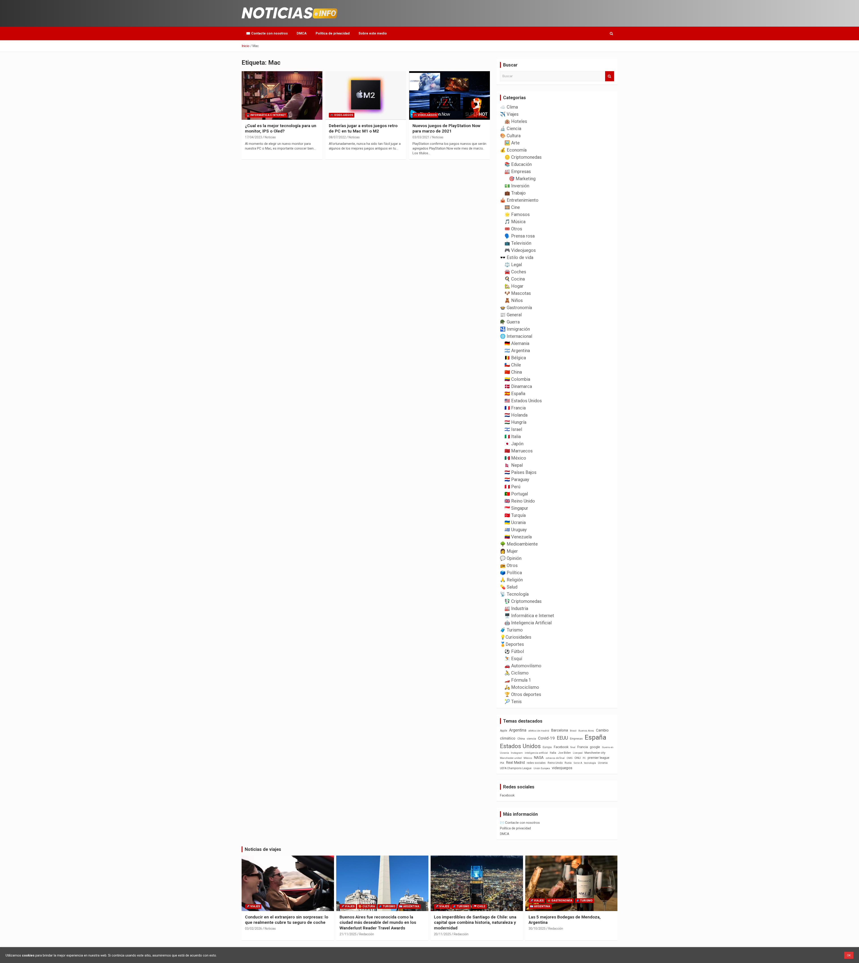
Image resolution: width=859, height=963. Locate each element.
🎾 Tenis (513, 701)
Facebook (561, 747)
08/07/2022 (337, 137)
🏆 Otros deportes (522, 694)
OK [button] (849, 955)
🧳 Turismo (511, 630)
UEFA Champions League (516, 768)
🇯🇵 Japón (513, 443)
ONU (577, 758)
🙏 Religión (511, 579)
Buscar (609, 76)
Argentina (517, 730)
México (528, 758)
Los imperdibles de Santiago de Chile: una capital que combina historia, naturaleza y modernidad (475, 922)
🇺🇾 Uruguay (515, 529)
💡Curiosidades (515, 637)
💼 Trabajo (515, 193)
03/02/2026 (253, 928)
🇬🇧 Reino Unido (519, 501)
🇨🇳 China (513, 372)
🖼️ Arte (512, 143)
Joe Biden (564, 752)
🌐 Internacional (516, 336)
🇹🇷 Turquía (515, 515)
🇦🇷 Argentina (517, 350)
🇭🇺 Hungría (515, 422)
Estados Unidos (520, 746)
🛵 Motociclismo (521, 687)
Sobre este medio (373, 33)
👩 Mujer (509, 551)
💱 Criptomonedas (523, 601)
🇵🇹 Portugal (516, 493)
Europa (547, 747)
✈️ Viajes (509, 114)
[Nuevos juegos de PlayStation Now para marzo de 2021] (449, 95)
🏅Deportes (512, 644)
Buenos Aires (586, 730)
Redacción (366, 934)
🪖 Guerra (510, 322)
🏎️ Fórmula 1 (517, 680)
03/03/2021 (421, 137)
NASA (539, 757)
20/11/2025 (442, 934)
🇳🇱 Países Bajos (520, 472)
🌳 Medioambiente (519, 544)
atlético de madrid (538, 730)
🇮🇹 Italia (512, 436)
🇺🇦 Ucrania (515, 522)
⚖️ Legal (513, 264)
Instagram (517, 752)
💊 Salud (508, 587)
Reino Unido (555, 762)
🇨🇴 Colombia (517, 379)
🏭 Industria (516, 608)
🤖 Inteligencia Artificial (528, 622)
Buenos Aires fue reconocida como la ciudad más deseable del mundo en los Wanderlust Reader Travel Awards (378, 922)
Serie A (578, 763)
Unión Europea (542, 768)
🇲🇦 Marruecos (518, 451)
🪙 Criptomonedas (523, 157)
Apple (503, 730)
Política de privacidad (333, 33)
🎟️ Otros (513, 228)
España (595, 737)
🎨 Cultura (510, 135)
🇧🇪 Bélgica (515, 357)
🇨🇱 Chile (512, 365)
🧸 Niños (513, 300)
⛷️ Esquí (513, 658)
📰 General (511, 314)
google (595, 747)
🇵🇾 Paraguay (516, 479)
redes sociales (536, 762)
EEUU (562, 738)
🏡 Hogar (513, 286)
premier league (598, 758)
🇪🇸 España (514, 393)
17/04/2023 (253, 137)
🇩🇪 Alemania (516, 343)
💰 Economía (513, 150)
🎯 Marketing (522, 178)
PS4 (502, 763)
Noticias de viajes (263, 849)
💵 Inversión (516, 185)
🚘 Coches (515, 271)
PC (584, 758)
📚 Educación (518, 164)
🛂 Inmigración (515, 329)
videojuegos (562, 768)
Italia (553, 752)
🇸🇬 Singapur (516, 508)
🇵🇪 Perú (512, 486)
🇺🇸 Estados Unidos (523, 400)
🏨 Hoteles (515, 121)
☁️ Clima (509, 107)
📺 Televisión (517, 243)
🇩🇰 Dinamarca (518, 386)
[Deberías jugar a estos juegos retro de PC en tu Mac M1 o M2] (365, 95)
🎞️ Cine (512, 207)
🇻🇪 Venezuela (518, 536)
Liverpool (578, 752)
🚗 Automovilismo (522, 665)
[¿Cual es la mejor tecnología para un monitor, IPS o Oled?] (282, 95)
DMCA (302, 33)
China (521, 738)
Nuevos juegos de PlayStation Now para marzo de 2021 (446, 128)
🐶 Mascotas (517, 293)
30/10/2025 (537, 928)
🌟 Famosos (517, 214)
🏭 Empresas (517, 171)
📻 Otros (509, 565)
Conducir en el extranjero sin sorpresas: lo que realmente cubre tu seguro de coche (286, 919)
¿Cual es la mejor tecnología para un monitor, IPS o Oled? (280, 128)
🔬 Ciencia (510, 128)
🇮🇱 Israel (513, 429)
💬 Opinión (510, 558)
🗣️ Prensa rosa (519, 236)
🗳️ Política (511, 572)
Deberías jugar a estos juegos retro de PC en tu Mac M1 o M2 (363, 128)
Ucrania (603, 762)
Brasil (573, 730)
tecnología (590, 762)
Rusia (568, 762)
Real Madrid (515, 762)
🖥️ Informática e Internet (266, 115)
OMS (569, 758)
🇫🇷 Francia (515, 408)
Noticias (270, 137)
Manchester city (595, 752)
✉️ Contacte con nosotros (267, 33)
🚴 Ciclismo (516, 673)
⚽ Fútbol (514, 651)
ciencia (531, 738)
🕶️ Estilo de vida (516, 257)
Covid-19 (546, 738)
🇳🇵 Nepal (513, 465)
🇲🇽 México (515, 458)
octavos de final (555, 758)
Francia (582, 747)
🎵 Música (514, 221)
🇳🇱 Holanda (515, 415)
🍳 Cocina (514, 279)
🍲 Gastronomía (516, 307)
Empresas (576, 738)
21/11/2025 (348, 934)
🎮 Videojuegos (341, 115)
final (572, 747)
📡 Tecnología (514, 594)
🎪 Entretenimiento (519, 200)
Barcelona (559, 730)
